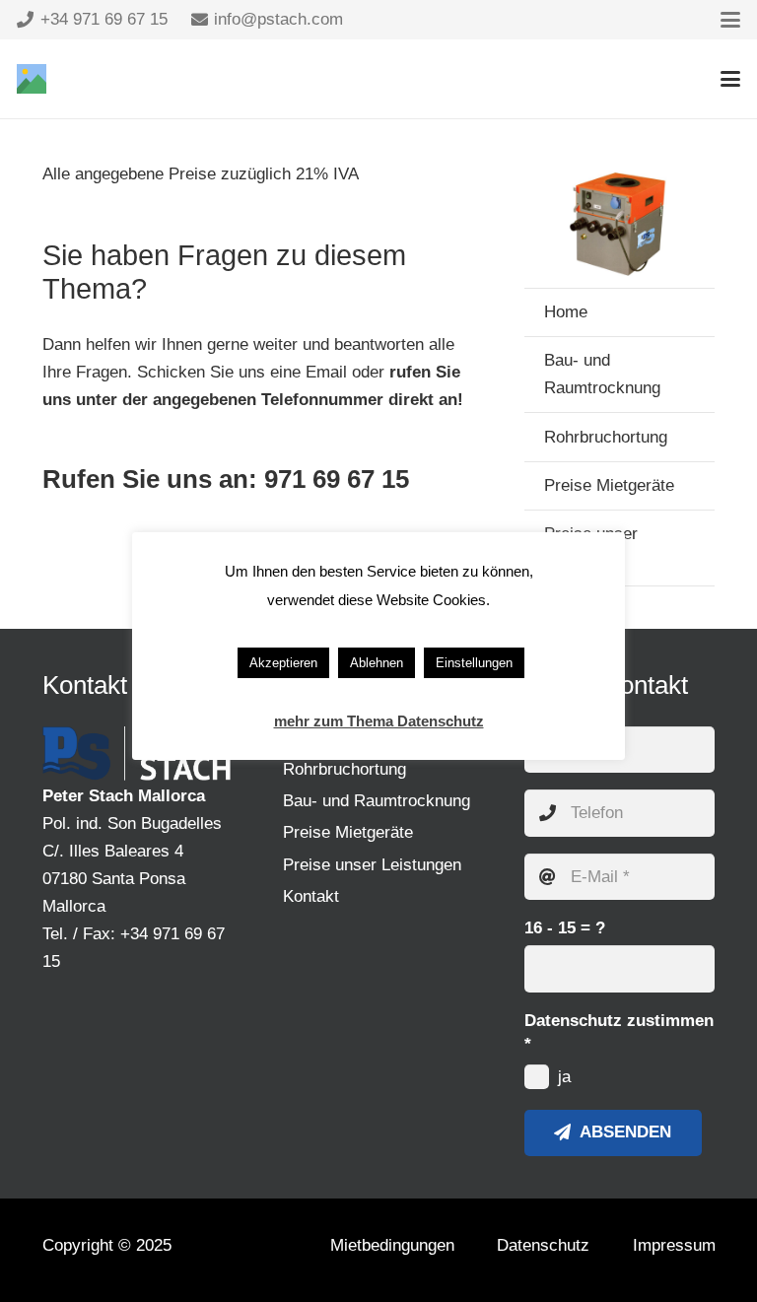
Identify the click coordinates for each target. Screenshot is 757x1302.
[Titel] (31, 79)
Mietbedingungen (392, 1245)
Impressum (674, 1245)
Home (565, 312)
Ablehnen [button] (376, 662)
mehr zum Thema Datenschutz (379, 721)
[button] (730, 20)
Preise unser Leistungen (372, 865)
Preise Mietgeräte (609, 485)
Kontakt (311, 896)
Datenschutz (543, 1245)
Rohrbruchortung (605, 437)
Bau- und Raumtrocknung (602, 374)
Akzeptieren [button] (283, 662)
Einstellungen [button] (474, 662)
